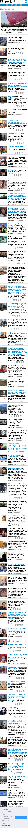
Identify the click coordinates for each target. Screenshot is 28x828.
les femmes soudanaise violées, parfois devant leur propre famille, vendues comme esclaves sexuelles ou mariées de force (17, 671)
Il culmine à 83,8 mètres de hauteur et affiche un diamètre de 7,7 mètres (17, 685)
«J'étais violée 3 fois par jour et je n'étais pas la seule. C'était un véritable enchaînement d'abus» (17, 459)
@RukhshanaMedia (12, 142)
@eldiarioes (10, 549)
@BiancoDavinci (11, 114)
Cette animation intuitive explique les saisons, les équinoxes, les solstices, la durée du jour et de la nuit (17, 793)
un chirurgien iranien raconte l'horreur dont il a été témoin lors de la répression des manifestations (17, 780)
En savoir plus (6, 825)
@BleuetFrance (11, 220)
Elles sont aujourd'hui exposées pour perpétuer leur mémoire (17, 87)
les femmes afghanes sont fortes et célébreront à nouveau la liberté (17, 618)
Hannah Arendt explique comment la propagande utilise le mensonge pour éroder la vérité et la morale (17, 711)
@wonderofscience (12, 691)
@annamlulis (10, 233)
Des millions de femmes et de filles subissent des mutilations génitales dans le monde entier (17, 555)
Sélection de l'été (7, 9)
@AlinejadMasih (11, 760)
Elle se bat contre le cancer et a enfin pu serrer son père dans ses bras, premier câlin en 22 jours (17, 579)
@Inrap (9, 525)
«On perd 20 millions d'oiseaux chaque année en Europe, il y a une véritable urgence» (17, 382)
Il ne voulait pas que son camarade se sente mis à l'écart (16, 49)
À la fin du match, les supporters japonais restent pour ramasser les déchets (17, 39)
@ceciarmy (10, 68)
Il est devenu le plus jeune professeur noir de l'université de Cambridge (17, 292)
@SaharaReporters (12, 105)
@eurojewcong (11, 401)
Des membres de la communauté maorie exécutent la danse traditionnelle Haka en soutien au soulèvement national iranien (16, 409)
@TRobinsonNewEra (12, 663)
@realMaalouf (11, 480)
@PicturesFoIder (11, 427)
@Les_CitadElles (11, 282)
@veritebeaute (11, 703)
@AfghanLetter (11, 538)
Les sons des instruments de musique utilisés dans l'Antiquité (17, 111)
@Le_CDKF (10, 512)
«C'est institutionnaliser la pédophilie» (17, 658)
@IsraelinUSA (10, 636)
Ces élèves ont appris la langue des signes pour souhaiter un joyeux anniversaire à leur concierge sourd (16, 422)
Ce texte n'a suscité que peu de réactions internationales (17, 309)
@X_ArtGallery (11, 78)
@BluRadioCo (11, 42)
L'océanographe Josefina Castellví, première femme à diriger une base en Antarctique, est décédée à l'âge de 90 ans (17, 544)
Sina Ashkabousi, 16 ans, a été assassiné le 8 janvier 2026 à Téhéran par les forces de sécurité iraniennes (16, 604)
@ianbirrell (10, 573)
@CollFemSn (10, 175)
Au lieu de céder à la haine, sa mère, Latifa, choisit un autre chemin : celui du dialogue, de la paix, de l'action (17, 213)
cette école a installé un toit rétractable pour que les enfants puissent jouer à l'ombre (14, 29)
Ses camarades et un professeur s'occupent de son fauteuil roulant (17, 62)
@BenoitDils (10, 328)
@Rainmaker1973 (11, 797)
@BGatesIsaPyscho (11, 362)
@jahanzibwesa (11, 625)
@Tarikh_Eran (10, 497)
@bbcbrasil (10, 300)
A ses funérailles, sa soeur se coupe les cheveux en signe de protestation (17, 753)
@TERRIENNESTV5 (11, 678)
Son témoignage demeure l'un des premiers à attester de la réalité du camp (17, 395)
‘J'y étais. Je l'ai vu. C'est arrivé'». (17, 631)
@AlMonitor (10, 745)
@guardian (10, 787)
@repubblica (10, 559)
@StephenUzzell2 (11, 93)
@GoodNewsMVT (11, 583)
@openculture (11, 716)
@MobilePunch (11, 204)
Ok (20, 817)
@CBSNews (10, 597)
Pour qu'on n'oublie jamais (17, 698)
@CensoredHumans (12, 464)
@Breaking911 (10, 190)
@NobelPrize (10, 376)
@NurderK (10, 650)
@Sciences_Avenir (11, 386)
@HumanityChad (11, 53)
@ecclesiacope (11, 152)
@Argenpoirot (11, 166)
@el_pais (10, 315)
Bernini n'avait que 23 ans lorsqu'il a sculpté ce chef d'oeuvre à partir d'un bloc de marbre (17, 75)
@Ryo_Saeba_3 (9, 32)
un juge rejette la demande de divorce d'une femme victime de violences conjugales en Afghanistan (17, 137)
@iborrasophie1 (11, 247)
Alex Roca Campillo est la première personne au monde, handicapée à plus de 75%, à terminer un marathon (17, 227)
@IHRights (10, 609)
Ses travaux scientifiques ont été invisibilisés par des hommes (17, 124)
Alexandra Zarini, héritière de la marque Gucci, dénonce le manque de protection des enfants (17, 354)
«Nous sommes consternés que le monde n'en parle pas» (16, 149)
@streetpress (10, 772)
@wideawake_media (12, 263)
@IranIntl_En (10, 416)
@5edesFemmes (11, 130)
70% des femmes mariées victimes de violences (17, 171)
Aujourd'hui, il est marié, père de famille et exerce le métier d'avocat (17, 198)
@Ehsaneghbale (11, 344)
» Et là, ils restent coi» (17, 644)
